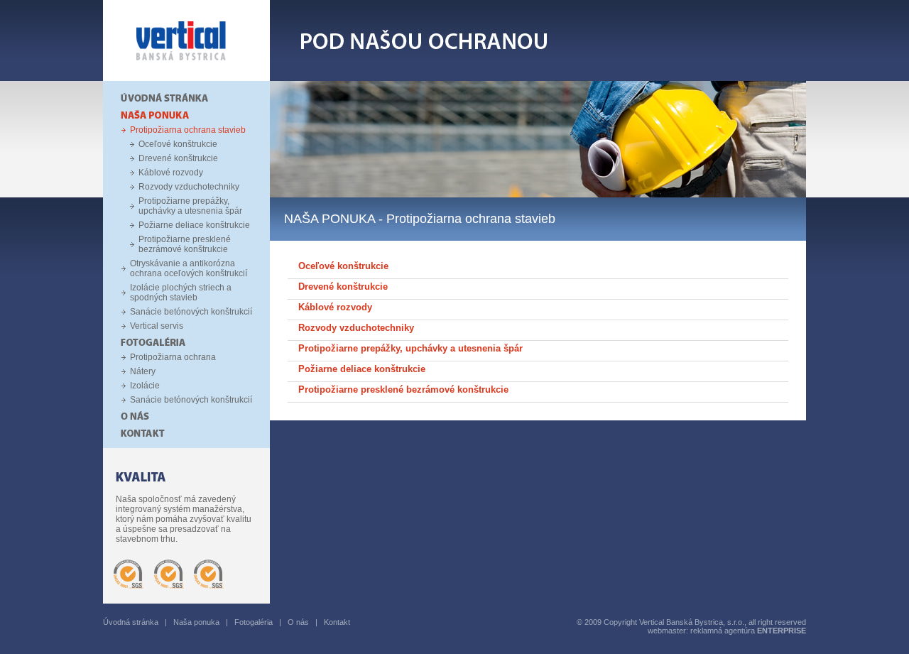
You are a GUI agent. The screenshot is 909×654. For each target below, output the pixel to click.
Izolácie (145, 386)
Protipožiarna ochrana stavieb (188, 130)
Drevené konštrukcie (178, 158)
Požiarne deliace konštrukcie (194, 225)
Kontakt (337, 622)
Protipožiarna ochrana (173, 357)
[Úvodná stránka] (186, 78)
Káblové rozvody (170, 173)
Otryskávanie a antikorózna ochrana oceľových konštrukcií (188, 268)
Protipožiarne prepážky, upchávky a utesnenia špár (190, 206)
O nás (298, 622)
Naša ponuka (196, 622)
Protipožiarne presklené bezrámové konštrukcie (184, 244)
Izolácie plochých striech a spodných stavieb (181, 293)
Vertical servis (156, 326)
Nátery (143, 371)
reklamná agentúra (748, 630)
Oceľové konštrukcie (177, 144)
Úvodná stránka (130, 622)
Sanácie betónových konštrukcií (191, 312)
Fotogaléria (253, 622)
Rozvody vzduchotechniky (188, 187)
